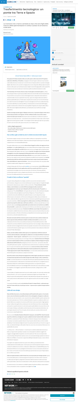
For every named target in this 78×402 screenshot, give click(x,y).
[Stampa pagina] (14, 20)
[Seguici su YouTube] (30, 379)
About (6, 382)
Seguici (17, 379)
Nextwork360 (7, 387)
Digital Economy (29, 1)
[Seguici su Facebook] (28, 379)
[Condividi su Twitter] (6, 20)
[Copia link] (12, 20)
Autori (9, 382)
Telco (35, 1)
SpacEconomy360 (12, 16)
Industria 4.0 (40, 1)
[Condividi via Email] (10, 20)
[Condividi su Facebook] (4, 20)
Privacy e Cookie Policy (23, 382)
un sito (27, 166)
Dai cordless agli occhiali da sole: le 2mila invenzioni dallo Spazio (21, 128)
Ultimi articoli (22, 1)
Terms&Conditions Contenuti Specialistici (35, 382)
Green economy (59, 1)
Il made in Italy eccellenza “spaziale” (15, 129)
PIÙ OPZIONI (62, 399)
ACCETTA (62, 395)
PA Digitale (53, 1)
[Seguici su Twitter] (25, 379)
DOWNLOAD (70, 90)
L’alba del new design (12, 131)
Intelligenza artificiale (68, 1)
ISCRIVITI (71, 27)
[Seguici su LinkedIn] (23, 379)
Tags (12, 382)
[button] (3, 2)
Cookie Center (46, 382)
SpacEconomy (47, 1)
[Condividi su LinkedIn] (8, 20)
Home (4, 16)
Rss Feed (16, 382)
